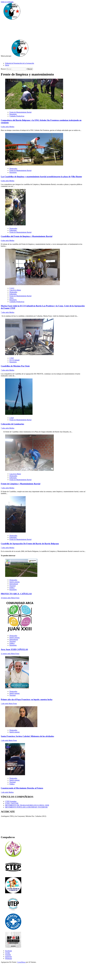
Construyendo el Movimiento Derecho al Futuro (22, 788)
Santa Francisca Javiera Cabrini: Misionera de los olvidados (27, 736)
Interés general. (14, 582)
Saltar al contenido (7, 2)
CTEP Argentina (10, 801)
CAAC (11, 288)
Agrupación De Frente (26, 28)
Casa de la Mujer (15, 290)
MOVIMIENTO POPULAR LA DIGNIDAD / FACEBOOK (26, 807)
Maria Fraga (15, 598)
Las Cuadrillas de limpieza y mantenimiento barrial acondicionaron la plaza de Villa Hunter (41, 176)
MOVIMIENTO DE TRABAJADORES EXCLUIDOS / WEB (27, 805)
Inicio (7, 65)
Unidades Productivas (16, 116)
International (13, 584)
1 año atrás (5, 703)
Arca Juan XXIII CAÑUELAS (14, 649)
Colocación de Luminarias (12, 424)
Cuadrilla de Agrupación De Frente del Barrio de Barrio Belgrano (30, 543)
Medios (11, 127)
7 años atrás (5, 312)
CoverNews (21, 962)
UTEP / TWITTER (11, 803)
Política (11, 588)
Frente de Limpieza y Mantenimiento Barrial (20, 484)
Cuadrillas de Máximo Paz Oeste (15, 366)
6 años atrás (5, 127)
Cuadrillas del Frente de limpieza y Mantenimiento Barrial (26, 236)
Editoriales (13, 230)
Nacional (12, 586)
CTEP (11, 358)
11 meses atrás (6, 653)
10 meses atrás (6, 598)
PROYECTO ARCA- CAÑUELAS (16, 594)
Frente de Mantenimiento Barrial (20, 112)
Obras (11, 298)
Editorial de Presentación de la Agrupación (19, 63)
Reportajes (13, 114)
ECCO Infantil (14, 360)
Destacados (13, 168)
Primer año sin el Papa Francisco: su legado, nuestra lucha (26, 699)
